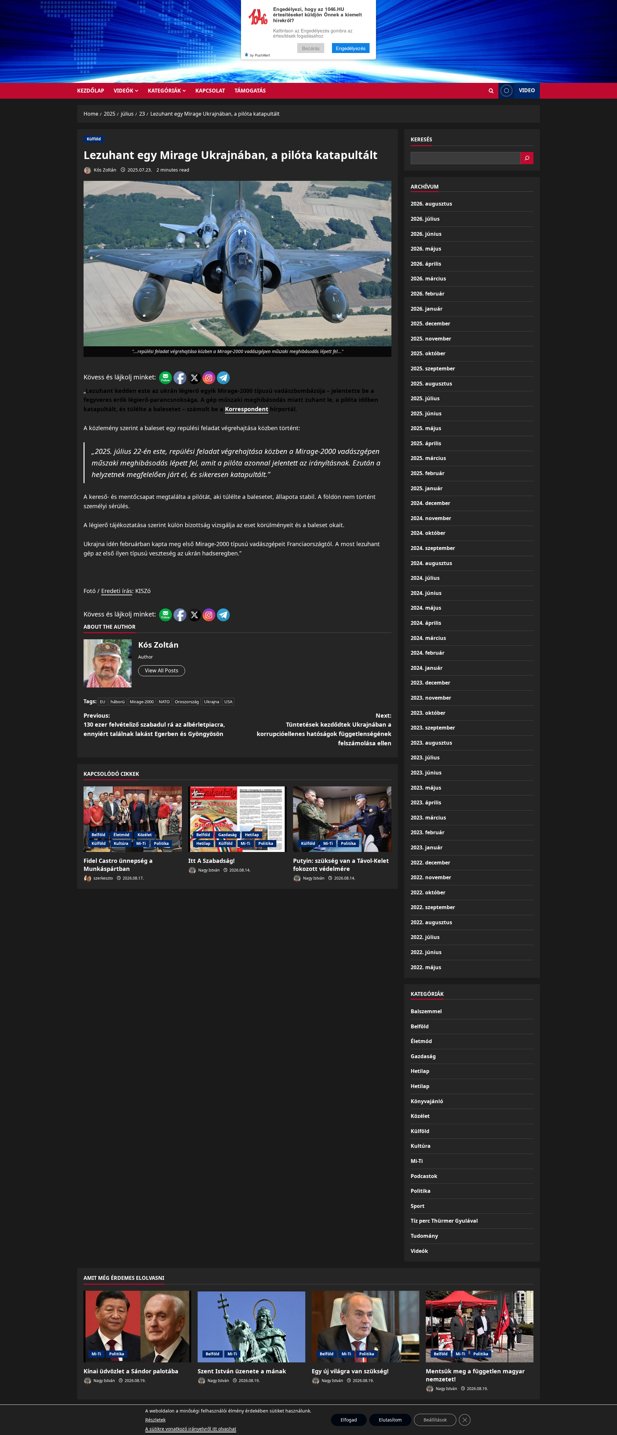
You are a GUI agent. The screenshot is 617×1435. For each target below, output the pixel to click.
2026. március (428, 278)
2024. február (427, 652)
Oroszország (187, 701)
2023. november (431, 697)
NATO (164, 701)
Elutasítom (390, 1420)
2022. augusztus (431, 922)
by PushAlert (260, 55)
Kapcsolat (210, 90)
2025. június (426, 413)
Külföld (94, 139)
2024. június (426, 593)
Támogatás (250, 90)
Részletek (155, 1420)
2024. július (425, 577)
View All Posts (161, 670)
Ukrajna (211, 701)
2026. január (427, 308)
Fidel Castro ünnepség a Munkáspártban (118, 865)
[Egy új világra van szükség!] (365, 1326)
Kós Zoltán (104, 170)
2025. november (431, 338)
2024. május (426, 607)
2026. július (425, 218)
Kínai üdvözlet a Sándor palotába (131, 1371)
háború (118, 701)
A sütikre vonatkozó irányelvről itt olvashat (190, 1429)
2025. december (430, 323)
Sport (418, 1205)
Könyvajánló (427, 1101)
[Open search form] (491, 90)
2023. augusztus (431, 742)
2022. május (426, 967)
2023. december (430, 682)
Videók (123, 90)
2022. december (430, 862)
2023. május (426, 787)
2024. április (426, 622)
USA (228, 701)
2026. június (426, 233)
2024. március (428, 638)
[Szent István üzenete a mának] (251, 1326)
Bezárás (311, 48)
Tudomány (424, 1235)
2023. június (426, 772)
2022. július (425, 937)
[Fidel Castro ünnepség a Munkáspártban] (133, 819)
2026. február (427, 293)
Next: (324, 729)
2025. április (426, 443)
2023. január (427, 847)
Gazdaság (227, 834)
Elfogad (349, 1420)
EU (102, 701)
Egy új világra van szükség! (350, 1371)
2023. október (428, 712)
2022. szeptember (433, 907)
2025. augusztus (431, 383)
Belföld (98, 834)
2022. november (431, 877)
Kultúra (121, 843)
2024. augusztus (431, 563)
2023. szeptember (433, 727)
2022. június (426, 952)
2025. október (428, 353)
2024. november (431, 518)
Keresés (421, 139)
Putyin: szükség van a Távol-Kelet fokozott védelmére (341, 865)
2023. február (427, 832)
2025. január (427, 488)
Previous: (154, 725)
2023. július (425, 757)
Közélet (145, 834)
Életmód (121, 834)
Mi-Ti (141, 843)
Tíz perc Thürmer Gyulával (444, 1220)
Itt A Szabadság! (211, 860)
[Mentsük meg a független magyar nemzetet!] (479, 1326)
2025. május (426, 428)
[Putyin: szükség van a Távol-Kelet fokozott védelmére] (342, 819)
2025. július (425, 398)
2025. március (428, 458)
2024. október (428, 532)
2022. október (428, 892)
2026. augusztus (431, 203)
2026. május (426, 248)
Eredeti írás (116, 591)
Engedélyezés (351, 48)
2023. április (426, 802)
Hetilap (252, 834)
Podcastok (424, 1176)
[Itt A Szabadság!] (237, 819)
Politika (161, 843)
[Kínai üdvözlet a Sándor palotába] (137, 1326)
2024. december (430, 503)
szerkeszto (103, 878)
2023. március (428, 817)
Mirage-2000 (142, 701)
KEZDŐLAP (90, 90)
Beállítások (435, 1420)
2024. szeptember (433, 548)
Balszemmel (426, 1011)
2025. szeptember (433, 368)
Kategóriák (164, 90)
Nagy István (208, 870)
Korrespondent (246, 409)
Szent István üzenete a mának (242, 1371)
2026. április (426, 263)
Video (527, 90)
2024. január (427, 667)
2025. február (427, 473)
